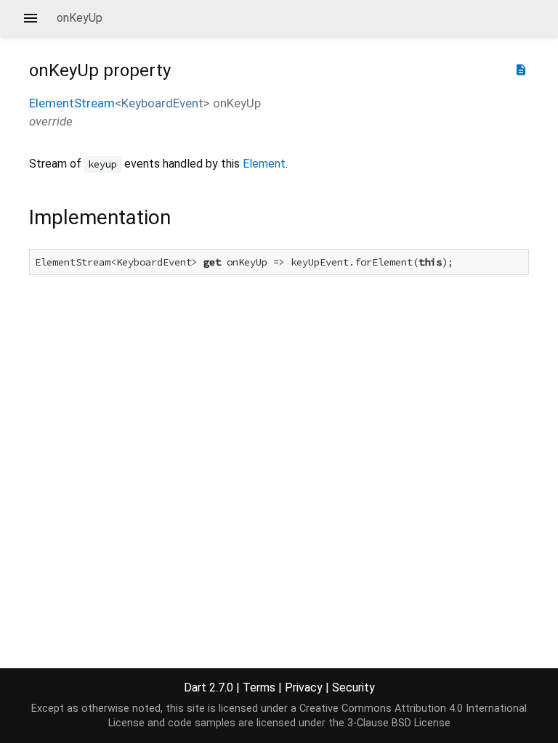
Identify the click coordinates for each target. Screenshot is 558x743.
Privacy (304, 687)
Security (353, 687)
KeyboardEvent (162, 103)
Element (264, 164)
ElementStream (72, 103)
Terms (259, 687)
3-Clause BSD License (398, 723)
